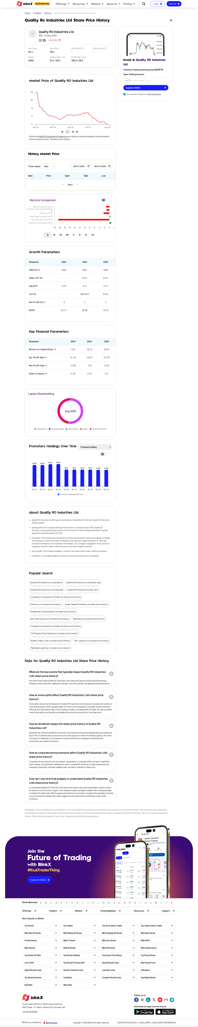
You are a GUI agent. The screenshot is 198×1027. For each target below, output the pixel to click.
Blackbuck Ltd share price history (89, 618)
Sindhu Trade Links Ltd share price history (50, 640)
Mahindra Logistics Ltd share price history (50, 648)
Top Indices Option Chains (151, 925)
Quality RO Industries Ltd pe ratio (82, 589)
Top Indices (68, 925)
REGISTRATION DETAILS (128, 1022)
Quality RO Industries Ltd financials (47, 589)
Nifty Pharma (30, 948)
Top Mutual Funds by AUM (73, 963)
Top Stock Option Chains (112, 925)
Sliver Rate (67, 985)
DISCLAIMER (145, 1022)
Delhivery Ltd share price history (46, 604)
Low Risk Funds (108, 970)
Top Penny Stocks (148, 955)
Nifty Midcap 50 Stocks (72, 933)
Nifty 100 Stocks (108, 948)
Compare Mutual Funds (111, 977)
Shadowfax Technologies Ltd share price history (53, 611)
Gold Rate (28, 985)
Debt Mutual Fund (148, 963)
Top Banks (67, 977)
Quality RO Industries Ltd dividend (46, 582)
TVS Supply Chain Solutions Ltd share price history (54, 633)
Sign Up (172, 3)
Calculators (145, 970)
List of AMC (29, 963)
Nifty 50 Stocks (69, 948)
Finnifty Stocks (31, 940)
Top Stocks (29, 925)
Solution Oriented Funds (73, 970)
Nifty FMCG (145, 940)
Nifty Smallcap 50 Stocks (112, 933)
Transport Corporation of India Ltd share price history (56, 626)
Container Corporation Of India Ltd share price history (56, 597)
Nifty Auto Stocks (109, 940)
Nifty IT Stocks (69, 940)
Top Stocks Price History (112, 955)
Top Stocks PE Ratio (33, 955)
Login (156, 3)
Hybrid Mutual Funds (33, 970)
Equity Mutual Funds (110, 963)
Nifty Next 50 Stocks (33, 933)
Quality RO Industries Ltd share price (53, 136)
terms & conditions (154, 94)
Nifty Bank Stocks (148, 933)
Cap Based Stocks (148, 977)
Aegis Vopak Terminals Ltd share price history (86, 604)
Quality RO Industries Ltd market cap (83, 582)
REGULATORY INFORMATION (164, 1022)
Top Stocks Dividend (71, 955)
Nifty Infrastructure (149, 948)
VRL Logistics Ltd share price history (91, 640)
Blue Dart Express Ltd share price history (50, 618)
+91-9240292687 (29, 1011)
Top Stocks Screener (33, 977)
